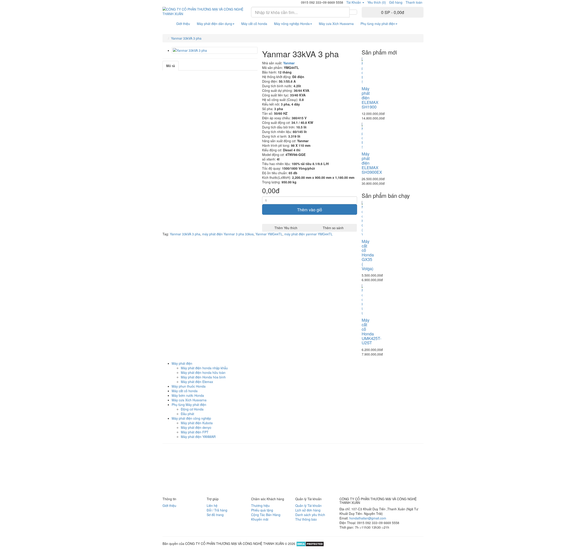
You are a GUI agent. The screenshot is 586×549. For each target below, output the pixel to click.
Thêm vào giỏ (309, 209)
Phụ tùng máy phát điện (378, 23)
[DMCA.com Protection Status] (309, 543)
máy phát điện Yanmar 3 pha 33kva (228, 234)
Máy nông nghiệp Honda (292, 23)
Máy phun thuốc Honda (189, 386)
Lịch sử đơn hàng (307, 510)
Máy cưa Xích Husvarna (336, 23)
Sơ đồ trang (215, 514)
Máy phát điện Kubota (197, 423)
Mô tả (170, 65)
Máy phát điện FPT (195, 432)
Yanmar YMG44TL (268, 234)
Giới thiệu (183, 23)
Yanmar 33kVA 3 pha (186, 38)
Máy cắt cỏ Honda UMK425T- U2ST (371, 331)
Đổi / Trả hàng (217, 510)
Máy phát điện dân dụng (214, 23)
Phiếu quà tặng (262, 510)
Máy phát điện (182, 363)
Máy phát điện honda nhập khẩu (204, 368)
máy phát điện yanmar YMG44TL (308, 234)
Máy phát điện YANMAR (198, 436)
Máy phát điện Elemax (197, 381)
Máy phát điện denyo (196, 427)
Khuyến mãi (259, 519)
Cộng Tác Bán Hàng (265, 514)
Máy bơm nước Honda (188, 395)
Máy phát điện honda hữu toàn (203, 372)
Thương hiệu (260, 505)
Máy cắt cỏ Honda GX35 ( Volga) (368, 254)
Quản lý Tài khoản (308, 505)
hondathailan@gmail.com (367, 518)
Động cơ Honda (192, 409)
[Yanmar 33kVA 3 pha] (215, 50)
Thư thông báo (306, 519)
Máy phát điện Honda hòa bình (203, 377)
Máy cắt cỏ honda (254, 23)
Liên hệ (212, 505)
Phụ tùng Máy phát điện (189, 404)
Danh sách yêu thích (310, 514)
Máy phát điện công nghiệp (191, 418)
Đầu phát (187, 413)
